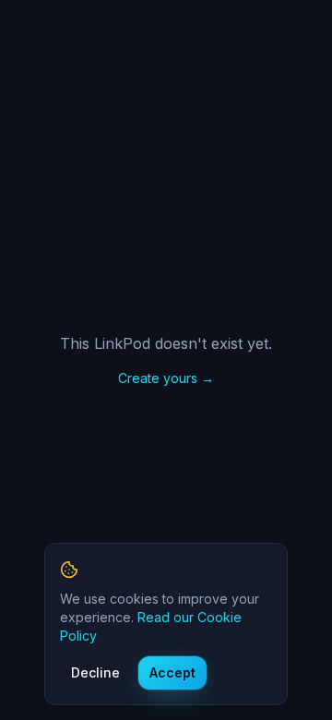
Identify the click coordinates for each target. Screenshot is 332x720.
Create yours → (166, 378)
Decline (95, 672)
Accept (172, 672)
